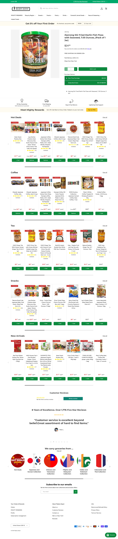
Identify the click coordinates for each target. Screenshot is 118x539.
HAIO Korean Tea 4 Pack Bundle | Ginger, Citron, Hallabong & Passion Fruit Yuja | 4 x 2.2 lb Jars (32, 360)
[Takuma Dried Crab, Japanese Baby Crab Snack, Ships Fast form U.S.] (73, 127)
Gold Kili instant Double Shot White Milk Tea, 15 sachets (59, 247)
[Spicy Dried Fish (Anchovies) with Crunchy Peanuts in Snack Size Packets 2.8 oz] (73, 291)
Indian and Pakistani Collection (84, 472)
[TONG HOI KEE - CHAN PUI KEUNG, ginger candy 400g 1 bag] (87, 346)
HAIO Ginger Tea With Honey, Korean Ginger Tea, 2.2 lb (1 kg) (87, 140)
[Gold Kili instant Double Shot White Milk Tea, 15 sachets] (59, 236)
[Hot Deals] (18, 461)
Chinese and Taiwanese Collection (50, 472)
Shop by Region (29, 15)
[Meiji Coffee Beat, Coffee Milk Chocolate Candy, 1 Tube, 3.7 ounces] (101, 346)
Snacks (49, 15)
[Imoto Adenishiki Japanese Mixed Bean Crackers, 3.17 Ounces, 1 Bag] (101, 291)
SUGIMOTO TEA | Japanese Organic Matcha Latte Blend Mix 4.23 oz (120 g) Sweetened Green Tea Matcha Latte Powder (45, 361)
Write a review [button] (73, 398)
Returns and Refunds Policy (99, 507)
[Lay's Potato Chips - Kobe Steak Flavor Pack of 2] (87, 291)
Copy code (88, 23)
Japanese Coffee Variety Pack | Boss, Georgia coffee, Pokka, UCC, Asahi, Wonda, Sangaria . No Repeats (45, 141)
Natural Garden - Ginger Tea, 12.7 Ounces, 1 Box (87, 247)
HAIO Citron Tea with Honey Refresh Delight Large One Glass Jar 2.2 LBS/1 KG (101, 140)
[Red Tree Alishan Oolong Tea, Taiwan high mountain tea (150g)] (18, 346)
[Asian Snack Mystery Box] (18, 127)
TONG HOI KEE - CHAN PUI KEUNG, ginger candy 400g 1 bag (87, 358)
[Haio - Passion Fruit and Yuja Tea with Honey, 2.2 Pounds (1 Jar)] (73, 236)
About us (54, 507)
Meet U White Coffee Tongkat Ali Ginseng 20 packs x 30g (87, 195)
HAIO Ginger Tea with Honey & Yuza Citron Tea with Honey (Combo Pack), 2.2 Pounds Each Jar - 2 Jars (45, 250)
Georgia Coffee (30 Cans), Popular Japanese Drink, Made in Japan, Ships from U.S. (59, 196)
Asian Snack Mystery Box (18, 138)
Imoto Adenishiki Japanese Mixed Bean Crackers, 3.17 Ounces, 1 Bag (101, 303)
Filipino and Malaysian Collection (67, 472)
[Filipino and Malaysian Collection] (67, 461)
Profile (13, 513)
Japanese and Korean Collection (34, 471)
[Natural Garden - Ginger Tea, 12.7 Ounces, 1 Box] (87, 236)
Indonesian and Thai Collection (100, 471)
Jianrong (66, 32)
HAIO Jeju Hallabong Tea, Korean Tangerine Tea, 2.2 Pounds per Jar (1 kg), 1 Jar (101, 249)
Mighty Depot (17, 530)
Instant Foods (15, 19)
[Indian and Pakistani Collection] (84, 461)
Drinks (64, 15)
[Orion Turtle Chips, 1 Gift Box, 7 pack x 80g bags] (73, 346)
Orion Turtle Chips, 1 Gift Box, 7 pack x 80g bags (73, 357)
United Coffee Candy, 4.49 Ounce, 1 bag (101, 194)
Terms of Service (96, 513)
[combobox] (65, 8)
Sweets (40, 15)
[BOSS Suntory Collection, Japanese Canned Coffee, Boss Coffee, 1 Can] (73, 183)
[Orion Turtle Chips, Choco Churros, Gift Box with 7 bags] (59, 291)
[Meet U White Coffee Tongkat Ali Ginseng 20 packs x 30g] (87, 183)
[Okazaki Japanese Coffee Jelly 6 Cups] (59, 127)
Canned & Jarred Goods (77, 15)
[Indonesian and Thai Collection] (100, 461)
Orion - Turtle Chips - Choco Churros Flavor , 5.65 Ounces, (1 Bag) (45, 303)
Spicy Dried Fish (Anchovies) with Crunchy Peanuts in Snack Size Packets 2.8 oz (73, 304)
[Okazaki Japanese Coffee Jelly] (18, 183)
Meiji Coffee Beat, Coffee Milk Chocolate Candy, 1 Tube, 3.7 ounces (101, 358)
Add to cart (93, 69)
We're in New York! (57, 516)
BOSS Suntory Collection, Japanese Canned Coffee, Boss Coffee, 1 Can (73, 196)
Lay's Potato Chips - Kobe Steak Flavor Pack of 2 (87, 302)
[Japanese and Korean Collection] (34, 461)
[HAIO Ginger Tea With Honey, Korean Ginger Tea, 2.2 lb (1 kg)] (87, 127)
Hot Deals (18, 470)
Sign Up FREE (92, 110)
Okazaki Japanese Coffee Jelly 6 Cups (59, 138)
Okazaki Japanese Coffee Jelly (18, 193)
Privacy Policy (95, 510)
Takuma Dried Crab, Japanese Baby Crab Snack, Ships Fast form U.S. (73, 140)
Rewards (54, 518)
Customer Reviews (57, 510)
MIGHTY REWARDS (16, 15)
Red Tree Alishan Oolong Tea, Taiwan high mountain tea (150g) (18, 358)
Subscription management (18, 516)
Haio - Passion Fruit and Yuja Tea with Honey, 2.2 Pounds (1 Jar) (73, 248)
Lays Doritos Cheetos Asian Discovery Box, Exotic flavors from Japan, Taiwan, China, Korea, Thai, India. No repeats (31, 142)
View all (105, 117)
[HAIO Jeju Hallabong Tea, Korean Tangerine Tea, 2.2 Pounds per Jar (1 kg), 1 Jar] (101, 236)
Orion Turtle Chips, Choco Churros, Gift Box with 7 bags (59, 302)
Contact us (55, 513)
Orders (13, 507)
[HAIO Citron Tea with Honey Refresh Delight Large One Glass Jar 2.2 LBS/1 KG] (101, 127)
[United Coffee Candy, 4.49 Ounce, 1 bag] (101, 183)
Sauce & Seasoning (93, 15)
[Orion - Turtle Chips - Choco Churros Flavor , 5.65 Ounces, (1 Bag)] (46, 291)
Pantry (57, 15)
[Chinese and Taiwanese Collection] (51, 461)
